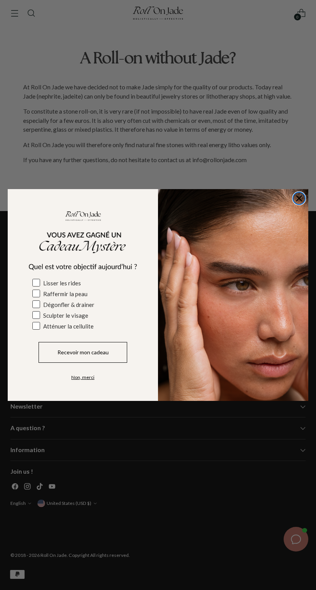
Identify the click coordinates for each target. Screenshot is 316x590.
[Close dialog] (299, 198)
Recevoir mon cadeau (83, 352)
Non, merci (82, 377)
